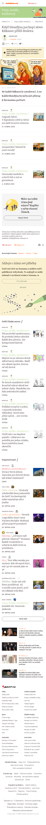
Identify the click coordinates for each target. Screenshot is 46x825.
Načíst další (23, 619)
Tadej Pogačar (29, 704)
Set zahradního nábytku (30, 777)
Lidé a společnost (11, 515)
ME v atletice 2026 (8, 726)
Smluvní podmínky (33, 801)
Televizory (21, 791)
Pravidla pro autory (15, 807)
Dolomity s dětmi (8, 755)
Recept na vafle (29, 729)
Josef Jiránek (6, 599)
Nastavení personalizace (22, 810)
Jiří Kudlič (5, 465)
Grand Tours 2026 (30, 710)
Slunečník (9, 777)
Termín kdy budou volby (10, 704)
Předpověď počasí (33, 762)
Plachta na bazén (26, 773)
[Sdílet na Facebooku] (39, 245)
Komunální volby (7, 710)
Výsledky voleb (7, 700)
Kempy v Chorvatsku (9, 740)
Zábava (21, 253)
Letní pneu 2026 (30, 740)
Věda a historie (9, 490)
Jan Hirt (27, 700)
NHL (3, 733)
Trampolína (37, 773)
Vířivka (27, 780)
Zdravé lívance (29, 723)
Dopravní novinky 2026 (32, 746)
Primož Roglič (29, 707)
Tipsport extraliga (8, 723)
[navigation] (3, 3)
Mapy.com (22, 762)
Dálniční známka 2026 (32, 743)
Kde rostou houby (17, 765)
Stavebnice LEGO (11, 788)
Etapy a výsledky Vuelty (32, 697)
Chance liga (6, 717)
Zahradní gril (19, 780)
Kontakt (20, 804)
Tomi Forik (5, 487)
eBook (7, 44)
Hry (4, 560)
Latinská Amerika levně (10, 752)
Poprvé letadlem (7, 743)
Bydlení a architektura (13, 469)
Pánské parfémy (22, 794)
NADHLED (13, 36)
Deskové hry (12, 791)
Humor (28, 253)
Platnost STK (28, 755)
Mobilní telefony (30, 785)
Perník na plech (29, 733)
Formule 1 (5, 729)
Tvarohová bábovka (31, 726)
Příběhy (6, 582)
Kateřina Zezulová (8, 578)
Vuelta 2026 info (30, 694)
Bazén (16, 773)
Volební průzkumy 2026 (10, 697)
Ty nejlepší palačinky (31, 717)
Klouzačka (17, 777)
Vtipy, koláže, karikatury (14, 114)
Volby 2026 (5, 694)
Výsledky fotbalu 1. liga (9, 720)
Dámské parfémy (25, 788)
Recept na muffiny (30, 720)
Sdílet (16, 44)
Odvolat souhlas (31, 807)
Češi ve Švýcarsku (8, 749)
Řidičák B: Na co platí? (32, 749)
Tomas (4, 557)
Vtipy (35, 253)
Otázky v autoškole (30, 752)
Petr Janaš (9, 532)
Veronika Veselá (7, 511)
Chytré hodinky (31, 791)
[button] (23, 72)
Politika (6, 536)
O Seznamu (19, 801)
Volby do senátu (7, 707)
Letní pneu (36, 788)
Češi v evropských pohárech (22, 768)
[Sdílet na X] (43, 245)
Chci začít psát (22, 281)
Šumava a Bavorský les (10, 746)
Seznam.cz (32, 3)
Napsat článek (23, 218)
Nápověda (11, 804)
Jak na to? (23, 287)
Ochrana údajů (31, 804)
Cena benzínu (29, 765)
